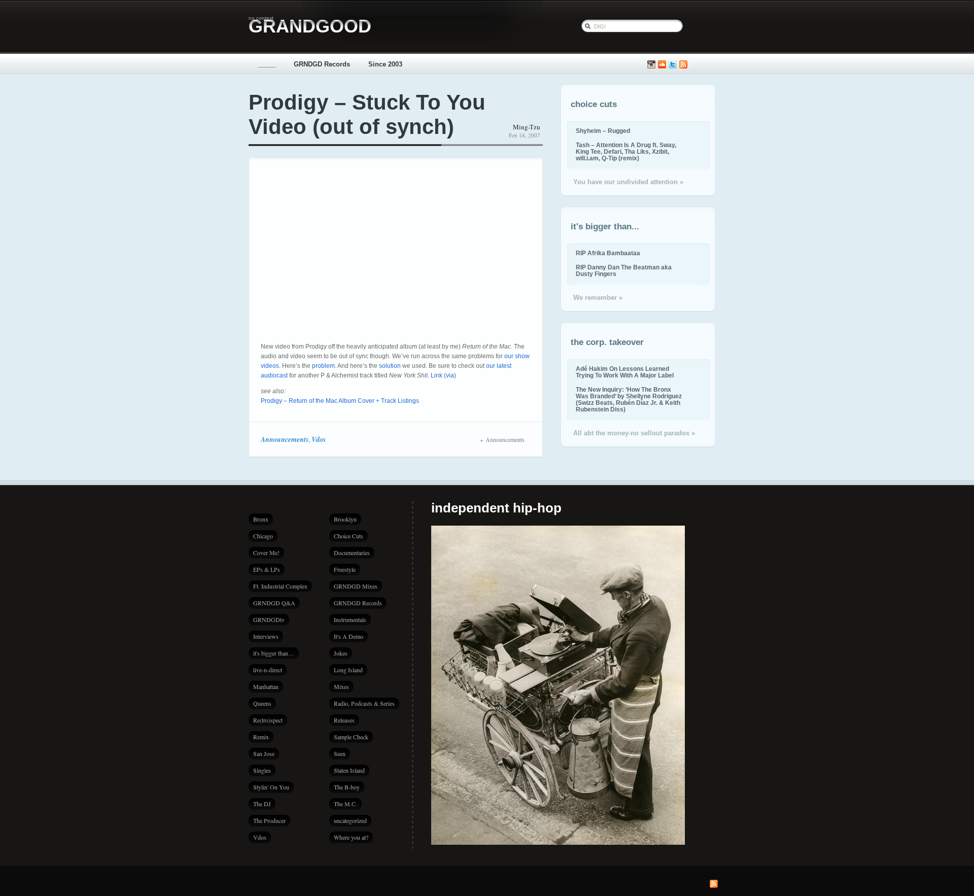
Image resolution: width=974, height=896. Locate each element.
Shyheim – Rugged (603, 130)
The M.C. (345, 804)
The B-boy (347, 787)
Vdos (318, 439)
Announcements (284, 439)
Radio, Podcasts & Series (364, 703)
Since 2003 (385, 64)
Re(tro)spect (268, 720)
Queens (262, 703)
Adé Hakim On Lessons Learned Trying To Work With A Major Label (625, 371)
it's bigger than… (273, 653)
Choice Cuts (348, 536)
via (450, 375)
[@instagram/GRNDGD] (651, 64)
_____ (266, 64)
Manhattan (266, 686)
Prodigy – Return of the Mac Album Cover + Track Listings (340, 400)
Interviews (266, 636)
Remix (261, 737)
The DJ (262, 804)
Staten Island (349, 770)
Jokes (340, 653)
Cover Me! (266, 552)
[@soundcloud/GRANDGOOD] (662, 64)
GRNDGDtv (269, 619)
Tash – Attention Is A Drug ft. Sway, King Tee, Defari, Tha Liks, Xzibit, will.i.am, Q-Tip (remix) (626, 151)
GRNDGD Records (322, 64)
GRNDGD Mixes (355, 586)
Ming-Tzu (526, 126)
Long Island (348, 670)
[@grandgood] (673, 64)
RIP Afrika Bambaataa (608, 253)
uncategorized (350, 820)
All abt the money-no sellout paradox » (634, 433)
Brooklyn (345, 519)
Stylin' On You (271, 787)
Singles (262, 770)
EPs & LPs (266, 569)
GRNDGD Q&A (274, 603)
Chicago (263, 536)
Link (436, 375)
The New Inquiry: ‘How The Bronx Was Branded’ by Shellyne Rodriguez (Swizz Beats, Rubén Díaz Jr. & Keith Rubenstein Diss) (629, 399)
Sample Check (351, 737)
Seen (339, 753)
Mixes (341, 686)
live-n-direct (267, 670)
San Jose (263, 753)
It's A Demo (348, 636)
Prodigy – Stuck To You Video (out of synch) (367, 114)
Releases (344, 720)
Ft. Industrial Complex (280, 586)
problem (323, 365)
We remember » (597, 297)
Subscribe (683, 64)
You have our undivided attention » (628, 182)
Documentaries (352, 552)
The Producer (269, 820)
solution (390, 365)
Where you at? (351, 837)
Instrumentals (350, 619)
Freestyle (345, 569)
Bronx (260, 519)
